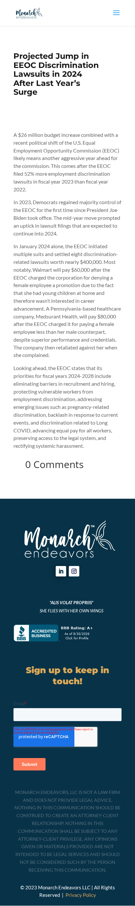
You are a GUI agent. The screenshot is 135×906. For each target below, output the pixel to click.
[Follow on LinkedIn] (61, 571)
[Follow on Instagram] (74, 571)
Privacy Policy (81, 895)
